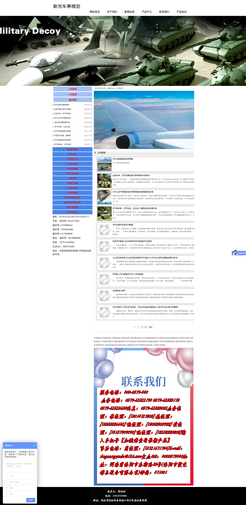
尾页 (150, 327)
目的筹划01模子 (119, 291)
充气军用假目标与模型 (62, 131)
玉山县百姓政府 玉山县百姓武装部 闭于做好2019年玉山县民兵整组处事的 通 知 (145, 258)
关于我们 (112, 11)
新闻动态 (129, 11)
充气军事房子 (72, 188)
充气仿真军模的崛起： (62, 105)
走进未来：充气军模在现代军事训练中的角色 (131, 175)
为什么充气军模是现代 (62, 118)
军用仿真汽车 (72, 212)
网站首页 (95, 11)
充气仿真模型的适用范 (62, 140)
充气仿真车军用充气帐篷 (123, 225)
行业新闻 (73, 94)
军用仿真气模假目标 (72, 202)
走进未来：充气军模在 (62, 114)
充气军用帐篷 (72, 169)
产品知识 (182, 11)
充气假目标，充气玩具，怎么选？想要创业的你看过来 (135, 208)
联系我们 (164, 11)
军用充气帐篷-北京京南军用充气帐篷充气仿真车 (132, 241)
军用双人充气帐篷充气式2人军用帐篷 (128, 274)
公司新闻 (73, 89)
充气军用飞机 (72, 159)
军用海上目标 (72, 183)
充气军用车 (72, 154)
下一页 (143, 327)
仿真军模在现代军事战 (62, 109)
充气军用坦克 (72, 164)
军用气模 (72, 178)
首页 (104, 88)
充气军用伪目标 (72, 173)
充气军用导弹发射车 (72, 198)
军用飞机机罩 (72, 207)
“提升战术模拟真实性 (62, 122)
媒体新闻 (73, 100)
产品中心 (147, 11)
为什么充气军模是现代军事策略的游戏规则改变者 (133, 192)
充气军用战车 (72, 193)
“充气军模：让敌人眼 (62, 127)
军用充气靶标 (72, 149)
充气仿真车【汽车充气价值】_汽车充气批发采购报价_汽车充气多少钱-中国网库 (145, 307)
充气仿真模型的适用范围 (123, 159)
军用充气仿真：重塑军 (62, 136)
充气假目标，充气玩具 (62, 144)
